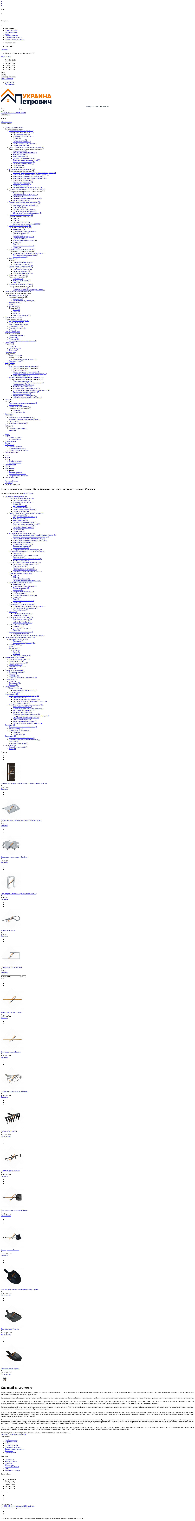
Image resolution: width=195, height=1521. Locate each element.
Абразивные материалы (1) (22, 707)
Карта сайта (9, 1451)
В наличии (4, 1097)
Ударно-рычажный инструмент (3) (25, 721)
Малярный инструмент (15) (22, 712)
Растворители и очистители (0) (24, 601)
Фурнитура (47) (14, 648)
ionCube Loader (28, 493)
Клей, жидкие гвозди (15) (22, 628)
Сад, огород (9, 483)
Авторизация (9, 84)
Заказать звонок (20, 113)
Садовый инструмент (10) (18, 747)
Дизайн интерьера (11, 30)
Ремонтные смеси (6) (20, 520)
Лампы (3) (16, 732)
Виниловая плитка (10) (17, 672)
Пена (6, 1469)
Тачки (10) (12, 749)
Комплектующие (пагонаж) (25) (24, 643)
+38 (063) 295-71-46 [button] (8, 1506)
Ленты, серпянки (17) (20, 566)
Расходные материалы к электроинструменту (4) (30, 701)
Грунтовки (8, 1463)
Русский (4, 77)
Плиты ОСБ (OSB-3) (12, 1467)
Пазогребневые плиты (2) (22, 507)
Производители (10, 441)
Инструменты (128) (11, 694)
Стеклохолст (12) (15, 683)
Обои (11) (12, 681)
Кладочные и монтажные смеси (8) (25, 517)
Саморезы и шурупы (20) (21, 615)
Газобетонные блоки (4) (21, 500)
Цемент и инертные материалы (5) (25, 509)
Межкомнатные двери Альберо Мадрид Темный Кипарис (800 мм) (24, 783)
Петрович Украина (11, 481)
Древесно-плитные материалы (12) (21, 573)
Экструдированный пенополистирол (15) (27, 550)
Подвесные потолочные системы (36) (22, 604)
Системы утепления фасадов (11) (24, 522)
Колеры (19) (17, 597)
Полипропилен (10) (16, 665)
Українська (12, 77)
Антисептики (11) (19, 584)
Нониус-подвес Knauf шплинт (11, 967)
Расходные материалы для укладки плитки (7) (29, 635)
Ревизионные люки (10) (17, 666)
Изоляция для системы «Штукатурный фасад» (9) (30, 540)
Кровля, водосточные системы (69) (21, 617)
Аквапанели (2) (18, 553)
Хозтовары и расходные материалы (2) (26, 714)
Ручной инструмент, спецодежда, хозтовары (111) (26, 705)
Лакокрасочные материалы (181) (20, 582)
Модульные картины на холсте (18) (25, 690)
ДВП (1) (16, 575)
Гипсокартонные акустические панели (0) (27, 559)
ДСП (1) (16, 577)
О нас (7, 34)
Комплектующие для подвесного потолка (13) (29, 606)
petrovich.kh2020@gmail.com (24, 1506)
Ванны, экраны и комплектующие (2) (22, 738)
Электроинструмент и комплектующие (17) (24, 696)
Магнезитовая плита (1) (21, 560)
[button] (4, 50)
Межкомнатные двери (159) (18, 639)
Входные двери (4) (15, 645)
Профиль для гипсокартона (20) (24, 568)
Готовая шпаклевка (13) (21, 588)
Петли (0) (16, 652)
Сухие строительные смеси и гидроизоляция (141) (26, 513)
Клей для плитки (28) (20, 518)
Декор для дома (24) (12, 687)
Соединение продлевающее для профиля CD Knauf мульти (21, 820)
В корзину (4, 789)
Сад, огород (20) (10, 745)
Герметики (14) (18, 626)
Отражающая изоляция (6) (22, 546)
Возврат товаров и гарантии (14, 39)
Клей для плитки (11, 1461)
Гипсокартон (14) (19, 557)
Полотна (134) (18, 641)
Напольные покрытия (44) (14, 670)
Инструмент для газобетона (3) (23, 710)
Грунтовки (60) (18, 590)
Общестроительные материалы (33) (21, 498)
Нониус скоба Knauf (8, 930)
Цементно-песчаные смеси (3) (23, 528)
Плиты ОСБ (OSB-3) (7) (21, 579)
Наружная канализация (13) (18, 663)
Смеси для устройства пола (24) (24, 526)
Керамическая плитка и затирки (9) (21, 632)
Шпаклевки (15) (18, 529)
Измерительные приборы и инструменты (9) (28, 708)
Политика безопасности (13, 37)
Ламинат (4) (13, 674)
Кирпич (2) (17, 504)
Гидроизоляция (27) (20, 515)
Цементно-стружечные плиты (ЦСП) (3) (27, 581)
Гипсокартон (9, 1459)
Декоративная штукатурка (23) (23, 592)
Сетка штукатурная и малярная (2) (25, 570)
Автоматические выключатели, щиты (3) (23, 727)
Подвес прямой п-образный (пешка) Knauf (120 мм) (19, 894)
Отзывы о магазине (11, 452)
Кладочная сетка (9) (20, 506)
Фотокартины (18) (15, 688)
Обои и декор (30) (11, 679)
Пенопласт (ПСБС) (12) (21, 548)
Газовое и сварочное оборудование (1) (26, 699)
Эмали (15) (17, 602)
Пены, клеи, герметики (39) (18, 624)
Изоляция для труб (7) (16, 661)
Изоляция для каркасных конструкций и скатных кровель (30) (34, 535)
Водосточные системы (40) (22, 619)
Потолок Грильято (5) (20, 610)
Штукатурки (9, 1465)
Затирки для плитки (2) (21, 634)
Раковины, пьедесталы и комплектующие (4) (24, 740)
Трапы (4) (12, 668)
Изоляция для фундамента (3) (23, 542)
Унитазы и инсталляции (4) (18, 743)
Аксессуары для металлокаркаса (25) (25, 564)
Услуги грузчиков (11, 32)
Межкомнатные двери (12, 1470)
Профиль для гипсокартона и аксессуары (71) (25, 562)
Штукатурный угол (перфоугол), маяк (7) (27, 571)
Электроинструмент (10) (21, 703)
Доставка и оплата (11, 36)
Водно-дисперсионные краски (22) (25, 586)
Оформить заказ (6, 122)
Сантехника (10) (10, 736)
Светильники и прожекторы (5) (20, 730)
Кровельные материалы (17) (22, 623)
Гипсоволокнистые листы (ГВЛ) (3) (25, 555)
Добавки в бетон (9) (20, 593)
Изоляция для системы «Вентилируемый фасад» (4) (31, 537)
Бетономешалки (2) (19, 697)
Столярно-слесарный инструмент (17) (26, 718)
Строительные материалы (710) (16, 497)
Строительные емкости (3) (22, 719)
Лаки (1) (16, 599)
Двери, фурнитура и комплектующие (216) (20, 637)
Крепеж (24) (13, 612)
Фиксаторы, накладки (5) (21, 655)
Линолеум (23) (14, 676)
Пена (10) (16, 630)
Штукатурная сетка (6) (21, 511)
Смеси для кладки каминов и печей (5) (26, 524)
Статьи (7, 443)
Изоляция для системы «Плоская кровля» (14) (29, 539)
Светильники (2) (19, 734)
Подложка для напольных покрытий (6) (23, 677)
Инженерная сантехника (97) (15, 657)
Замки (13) (16, 650)
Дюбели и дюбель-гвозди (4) (23, 613)
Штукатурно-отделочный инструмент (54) (27, 723)
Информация (9, 445)
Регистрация (9, 82)
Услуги (7, 436)
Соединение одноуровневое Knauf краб (14, 857)
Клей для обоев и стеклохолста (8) (25, 595)
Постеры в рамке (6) (16, 692)
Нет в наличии (6, 1136)
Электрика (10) (10, 725)
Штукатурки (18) (19, 531)
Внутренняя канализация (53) (19, 659)
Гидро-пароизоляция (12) (21, 621)
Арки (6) (12, 646)
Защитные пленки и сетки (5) (23, 502)
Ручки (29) (16, 654)
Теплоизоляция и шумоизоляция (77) (22, 533)
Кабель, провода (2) (16, 729)
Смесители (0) (14, 741)
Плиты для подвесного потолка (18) (25, 608)
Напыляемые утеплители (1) (23, 544)
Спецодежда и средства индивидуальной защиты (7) (31, 716)
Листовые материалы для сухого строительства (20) (27, 551)
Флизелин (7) (13, 685)
